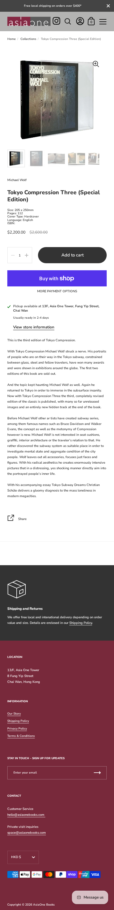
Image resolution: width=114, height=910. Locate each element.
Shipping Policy (80, 623)
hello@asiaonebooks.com (26, 815)
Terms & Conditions (21, 736)
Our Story (14, 714)
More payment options (57, 291)
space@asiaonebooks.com (26, 832)
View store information (33, 327)
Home (11, 39)
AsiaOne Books (44, 905)
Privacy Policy (17, 729)
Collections (28, 39)
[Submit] (97, 772)
